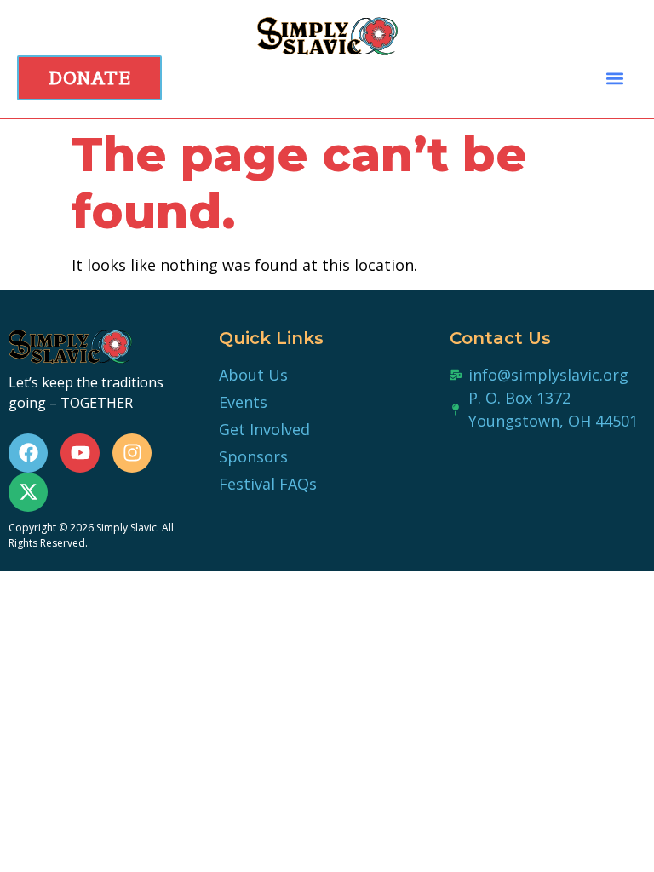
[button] (614, 78)
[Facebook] (28, 453)
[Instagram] (132, 453)
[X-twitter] (28, 492)
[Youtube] (80, 453)
